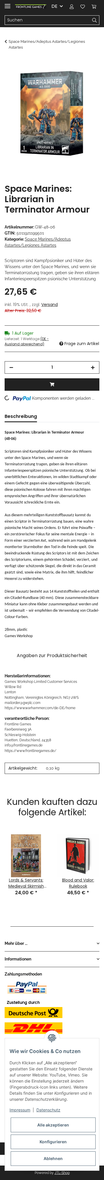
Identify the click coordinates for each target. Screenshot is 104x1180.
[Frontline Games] (30, 6)
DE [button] (54, 6)
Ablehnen (53, 1158)
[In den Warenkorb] (9, 62)
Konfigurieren (53, 1141)
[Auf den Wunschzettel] (87, 76)
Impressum (20, 1109)
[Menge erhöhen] (92, 367)
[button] (71, 6)
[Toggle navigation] (7, 3)
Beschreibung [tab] (21, 416)
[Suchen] (94, 20)
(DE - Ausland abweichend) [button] (27, 341)
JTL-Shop (62, 1173)
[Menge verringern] (11, 367)
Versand (49, 304)
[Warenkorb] (93, 6)
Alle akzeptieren (53, 1124)
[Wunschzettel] (82, 6)
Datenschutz (48, 1109)
